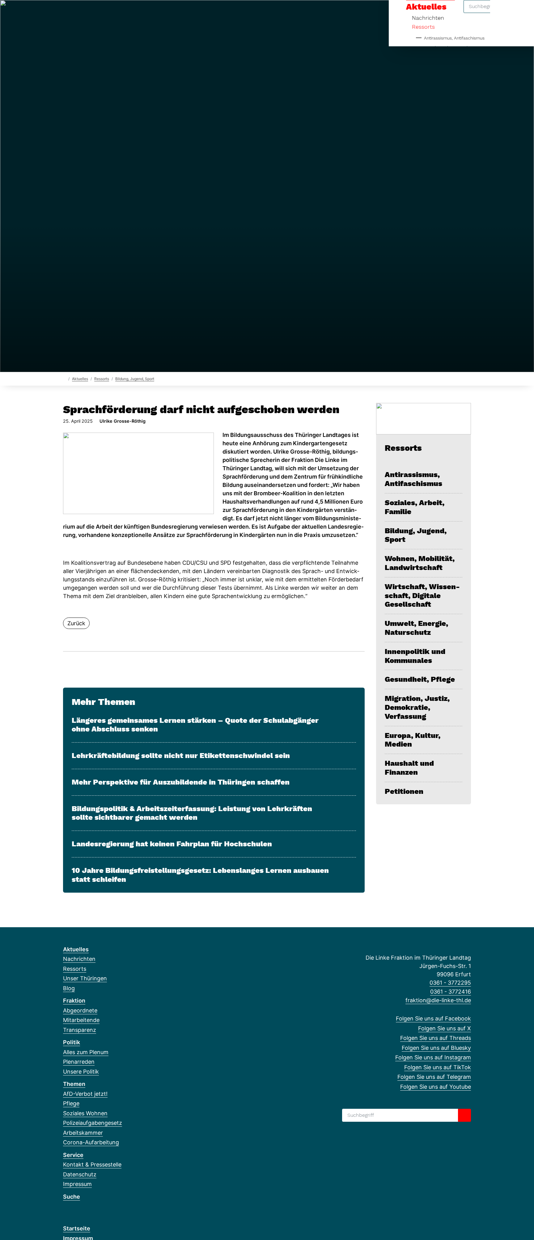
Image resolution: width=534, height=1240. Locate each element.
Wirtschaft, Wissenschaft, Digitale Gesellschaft (422, 595)
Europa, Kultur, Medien (412, 740)
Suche (71, 1196)
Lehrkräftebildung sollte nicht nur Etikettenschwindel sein (181, 755)
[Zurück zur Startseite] (64, 378)
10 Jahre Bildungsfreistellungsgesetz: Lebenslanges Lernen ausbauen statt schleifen (200, 875)
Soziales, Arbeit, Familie (414, 507)
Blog (69, 988)
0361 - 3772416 (450, 991)
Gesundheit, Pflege (420, 679)
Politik (71, 1042)
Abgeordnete (80, 1010)
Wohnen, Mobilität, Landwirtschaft (420, 563)
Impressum (77, 1184)
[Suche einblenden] (503, 13)
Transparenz (79, 1030)
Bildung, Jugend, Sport (134, 378)
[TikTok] (117, 13)
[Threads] (86, 13)
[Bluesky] (97, 13)
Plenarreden (79, 1061)
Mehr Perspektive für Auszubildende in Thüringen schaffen (181, 782)
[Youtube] (137, 13)
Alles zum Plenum (85, 1052)
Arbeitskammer (83, 1132)
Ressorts (423, 26)
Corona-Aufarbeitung (91, 1142)
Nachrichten (79, 959)
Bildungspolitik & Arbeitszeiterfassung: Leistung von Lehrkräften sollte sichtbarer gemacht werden (192, 813)
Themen (74, 1084)
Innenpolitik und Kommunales (415, 656)
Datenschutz (79, 1174)
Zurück (76, 623)
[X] (76, 13)
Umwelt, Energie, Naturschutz (416, 628)
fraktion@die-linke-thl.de (438, 1000)
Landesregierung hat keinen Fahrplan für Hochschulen (172, 844)
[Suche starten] (464, 1115)
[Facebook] (66, 13)
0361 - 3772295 (450, 982)
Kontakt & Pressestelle (92, 1164)
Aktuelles (80, 378)
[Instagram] (107, 13)
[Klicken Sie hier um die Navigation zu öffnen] (521, 13)
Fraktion (74, 1000)
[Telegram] (127, 13)
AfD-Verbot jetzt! (85, 1094)
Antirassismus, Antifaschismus (454, 38)
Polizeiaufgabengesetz (92, 1123)
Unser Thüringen (85, 978)
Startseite (76, 1228)
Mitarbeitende (81, 1020)
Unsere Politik (81, 1071)
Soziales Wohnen (85, 1113)
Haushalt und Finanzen (409, 768)
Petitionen (404, 791)
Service (73, 1155)
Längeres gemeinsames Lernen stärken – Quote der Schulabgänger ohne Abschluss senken (195, 725)
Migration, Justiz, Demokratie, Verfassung (417, 707)
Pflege (71, 1103)
